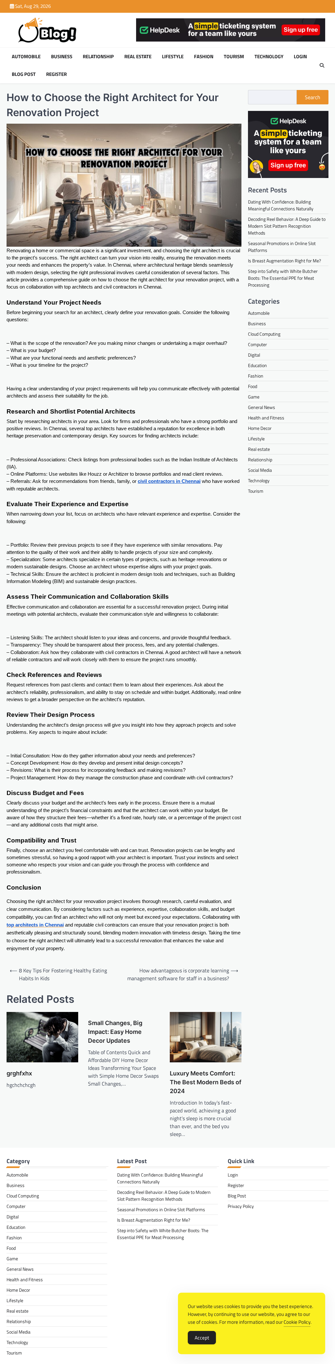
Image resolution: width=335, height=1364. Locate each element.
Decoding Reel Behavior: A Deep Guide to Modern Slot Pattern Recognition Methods (287, 226)
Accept (202, 1337)
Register (56, 74)
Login (300, 56)
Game (253, 396)
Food (252, 386)
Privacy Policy (241, 1206)
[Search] (322, 65)
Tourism (234, 56)
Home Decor (260, 428)
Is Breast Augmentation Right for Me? (284, 260)
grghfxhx (19, 1073)
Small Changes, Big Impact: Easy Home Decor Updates (115, 1031)
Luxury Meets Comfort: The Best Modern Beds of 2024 (205, 1082)
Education (257, 365)
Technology (269, 56)
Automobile (26, 56)
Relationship (98, 56)
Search (312, 97)
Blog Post (24, 74)
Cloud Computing (264, 333)
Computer (257, 344)
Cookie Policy (297, 1322)
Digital (254, 354)
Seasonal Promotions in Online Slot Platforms (161, 1209)
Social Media (260, 470)
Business (61, 56)
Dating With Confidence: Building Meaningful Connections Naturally (280, 205)
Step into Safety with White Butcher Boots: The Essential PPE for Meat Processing (283, 278)
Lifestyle (173, 56)
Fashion (203, 56)
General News (261, 407)
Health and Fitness (266, 417)
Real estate (137, 56)
